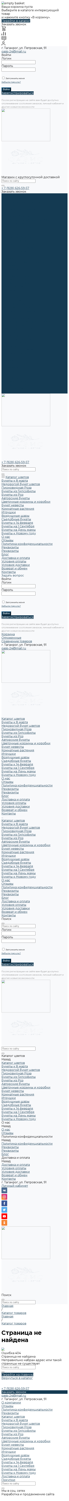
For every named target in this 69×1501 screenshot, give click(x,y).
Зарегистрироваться (17, 93)
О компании (11, 1402)
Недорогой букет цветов (20, 202)
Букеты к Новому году (18, 251)
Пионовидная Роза (16, 205)
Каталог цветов (13, 297)
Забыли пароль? (11, 82)
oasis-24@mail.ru (13, 51)
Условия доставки (15, 283)
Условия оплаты (13, 279)
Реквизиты (10, 265)
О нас (5, 356)
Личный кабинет (14, 1186)
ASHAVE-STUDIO (14, 1498)
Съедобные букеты (16, 237)
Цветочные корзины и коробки (25, 219)
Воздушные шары (15, 233)
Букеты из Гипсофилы (18, 209)
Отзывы (7, 258)
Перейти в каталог (15, 21)
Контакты (8, 392)
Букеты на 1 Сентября (17, 244)
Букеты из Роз (12, 212)
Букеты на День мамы (18, 248)
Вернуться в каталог (17, 1378)
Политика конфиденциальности (27, 262)
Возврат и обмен (14, 286)
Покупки (8, 1480)
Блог (5, 374)
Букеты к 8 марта (14, 198)
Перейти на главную (17, 1374)
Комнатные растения (17, 226)
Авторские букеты (15, 216)
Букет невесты (12, 223)
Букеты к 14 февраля (17, 240)
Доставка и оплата (15, 377)
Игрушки (8, 230)
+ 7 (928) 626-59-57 (15, 188)
